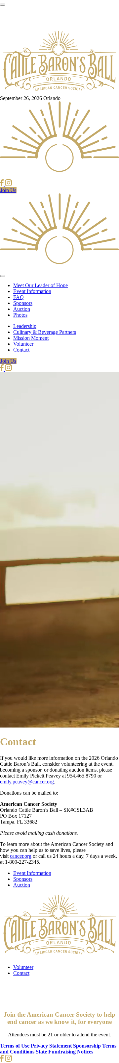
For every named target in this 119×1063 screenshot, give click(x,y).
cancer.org (20, 856)
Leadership (24, 326)
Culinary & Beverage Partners (44, 332)
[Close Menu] (2, 276)
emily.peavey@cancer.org (27, 781)
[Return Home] (59, 92)
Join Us (8, 190)
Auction (21, 309)
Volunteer (23, 344)
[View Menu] (2, 5)
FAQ (18, 297)
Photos (20, 315)
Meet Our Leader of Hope (40, 285)
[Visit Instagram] (8, 184)
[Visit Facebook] (2, 184)
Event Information (32, 291)
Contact (21, 350)
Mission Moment (31, 338)
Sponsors (22, 303)
